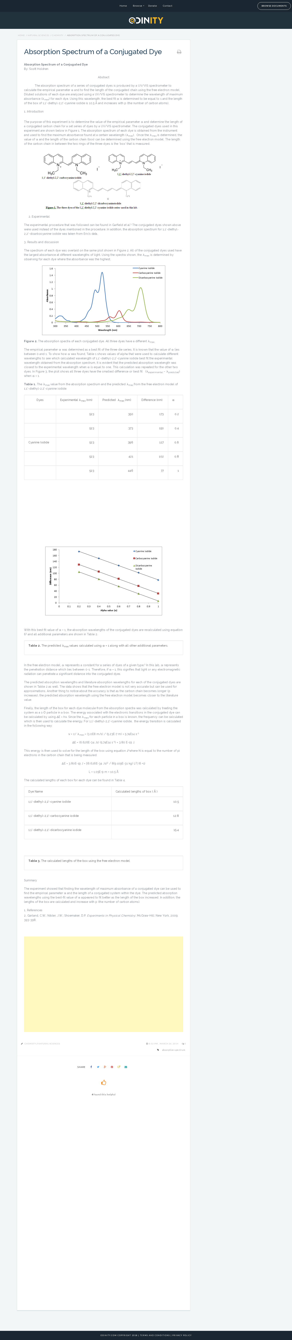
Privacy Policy (182, 1335)
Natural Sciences (38, 35)
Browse (137, 5)
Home (123, 5)
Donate (152, 5)
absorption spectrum (173, 1050)
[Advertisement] (103, 984)
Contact (167, 5)
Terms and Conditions (155, 1335)
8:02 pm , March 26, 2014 (164, 1043)
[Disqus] (103, 1156)
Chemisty (58, 35)
